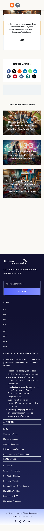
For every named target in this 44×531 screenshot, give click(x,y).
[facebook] (15, 521)
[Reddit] (19, 71)
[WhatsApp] (30, 71)
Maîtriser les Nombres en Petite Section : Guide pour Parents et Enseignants (22, 155)
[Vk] (21, 76)
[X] (14, 71)
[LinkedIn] (24, 71)
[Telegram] (35, 71)
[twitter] (20, 521)
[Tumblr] (8, 76)
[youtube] (29, 521)
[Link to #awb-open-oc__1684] (17, 5)
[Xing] (27, 76)
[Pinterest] (15, 76)
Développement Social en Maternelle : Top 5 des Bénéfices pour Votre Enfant (22, 126)
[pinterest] (24, 521)
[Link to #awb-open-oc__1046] (12, 5)
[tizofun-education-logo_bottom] (15, 260)
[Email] (34, 76)
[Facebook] (8, 71)
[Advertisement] (22, 232)
